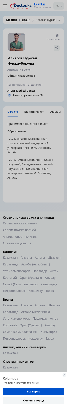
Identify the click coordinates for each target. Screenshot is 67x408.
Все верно (33, 391)
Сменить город (33, 400)
